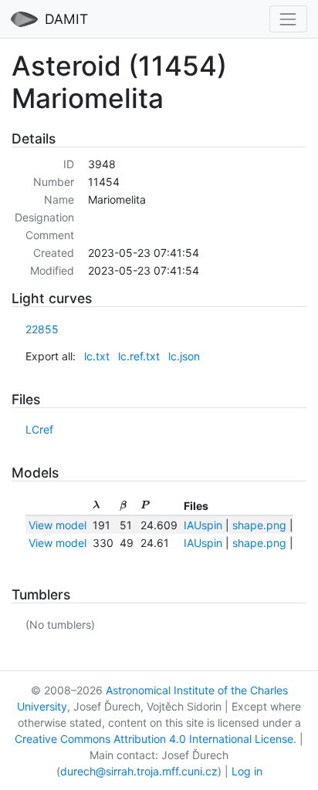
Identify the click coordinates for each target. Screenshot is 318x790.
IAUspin (203, 525)
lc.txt (97, 356)
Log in (247, 771)
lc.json (184, 356)
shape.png (259, 525)
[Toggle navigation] (288, 18)
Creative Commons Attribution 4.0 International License (154, 738)
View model (57, 525)
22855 (42, 329)
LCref (39, 429)
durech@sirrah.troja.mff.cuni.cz (139, 771)
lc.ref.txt (139, 356)
